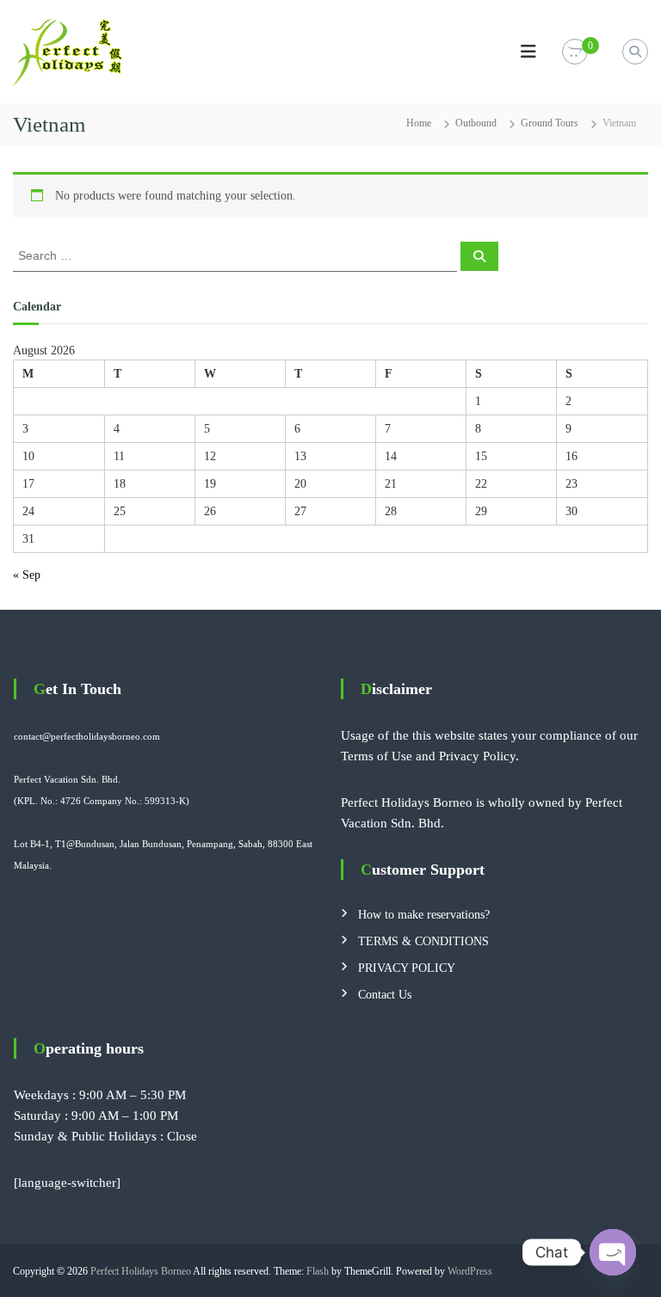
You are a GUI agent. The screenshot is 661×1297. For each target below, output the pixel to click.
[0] (575, 52)
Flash (317, 1271)
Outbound (476, 123)
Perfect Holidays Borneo (140, 1271)
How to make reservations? (424, 914)
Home (418, 123)
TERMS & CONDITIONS (423, 941)
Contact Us (384, 994)
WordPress (470, 1271)
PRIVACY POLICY (406, 968)
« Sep (26, 575)
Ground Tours (549, 123)
